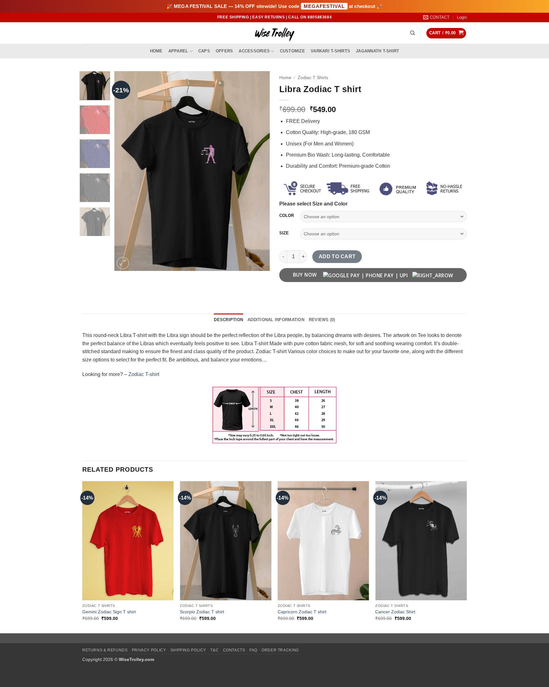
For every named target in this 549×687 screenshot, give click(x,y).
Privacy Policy (149, 650)
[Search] (412, 33)
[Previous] (125, 171)
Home (156, 51)
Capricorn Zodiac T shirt (302, 611)
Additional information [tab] (275, 319)
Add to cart (337, 256)
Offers (224, 51)
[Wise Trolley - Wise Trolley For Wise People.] (274, 33)
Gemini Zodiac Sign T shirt (109, 611)
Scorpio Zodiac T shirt (202, 611)
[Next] (258, 171)
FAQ (253, 650)
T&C (214, 650)
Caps (204, 51)
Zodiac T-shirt (143, 374)
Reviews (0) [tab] (322, 319)
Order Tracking (280, 650)
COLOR (286, 215)
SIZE (284, 233)
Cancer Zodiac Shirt (395, 611)
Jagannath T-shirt (377, 51)
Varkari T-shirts (330, 51)
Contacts (234, 650)
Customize (292, 51)
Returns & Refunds (104, 650)
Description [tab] (228, 319)
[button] (462, 17)
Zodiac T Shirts (313, 77)
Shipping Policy (188, 650)
